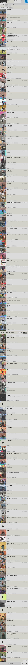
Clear (12, 4)
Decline (20, 332)
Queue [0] (25, 660)
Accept (25, 332)
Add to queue (25, 14)
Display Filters (7, 5)
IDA (3, 2)
